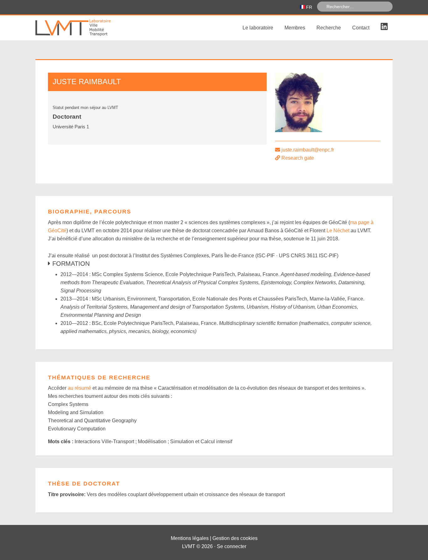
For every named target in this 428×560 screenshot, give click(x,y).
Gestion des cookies (235, 538)
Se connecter (231, 546)
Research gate (297, 158)
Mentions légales (190, 538)
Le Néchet (337, 230)
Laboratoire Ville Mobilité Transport (82, 27)
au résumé (79, 388)
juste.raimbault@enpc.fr (307, 149)
